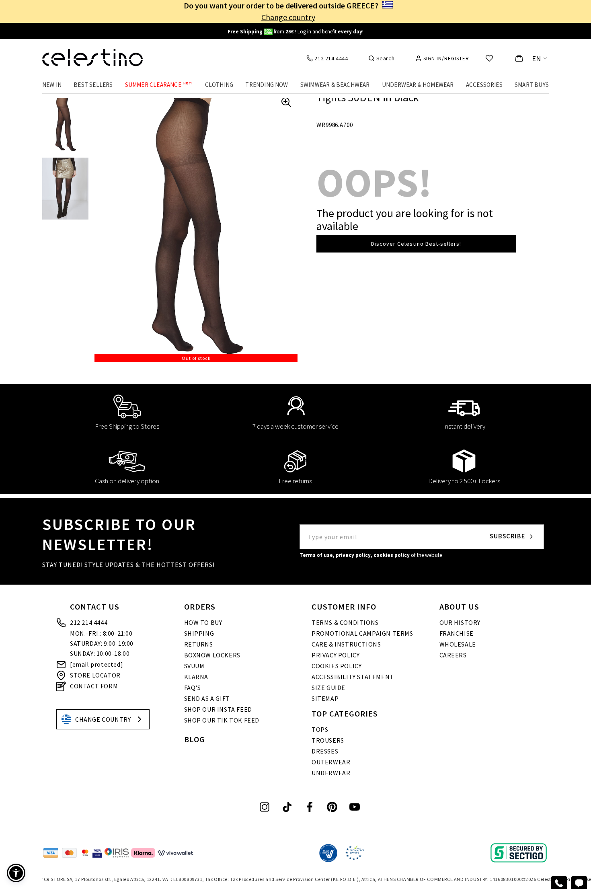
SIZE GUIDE (328, 688)
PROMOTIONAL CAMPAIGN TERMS (362, 633)
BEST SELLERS (93, 84)
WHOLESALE (457, 644)
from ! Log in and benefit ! (295, 31)
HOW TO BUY (203, 622)
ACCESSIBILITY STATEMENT (353, 677)
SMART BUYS (532, 84)
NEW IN (52, 84)
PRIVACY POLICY (335, 655)
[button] (16, 873)
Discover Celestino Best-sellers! (416, 243)
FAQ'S (192, 688)
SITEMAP (325, 698)
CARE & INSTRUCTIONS (346, 644)
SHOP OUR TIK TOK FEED (222, 720)
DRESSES (325, 751)
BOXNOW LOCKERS (212, 655)
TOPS (320, 729)
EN (537, 58)
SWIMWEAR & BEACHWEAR (335, 84)
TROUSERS (328, 740)
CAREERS (453, 655)
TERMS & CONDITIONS (345, 622)
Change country (288, 17)
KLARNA (196, 677)
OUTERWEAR (331, 762)
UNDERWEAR (331, 773)
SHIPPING (199, 633)
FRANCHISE (456, 633)
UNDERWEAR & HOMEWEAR (418, 84)
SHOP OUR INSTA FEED (218, 709)
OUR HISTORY (460, 622)
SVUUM (194, 666)
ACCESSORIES (484, 84)
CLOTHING (219, 84)
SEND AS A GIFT (207, 698)
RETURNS (198, 644)
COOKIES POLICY (336, 666)
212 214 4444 (88, 622)
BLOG (194, 739)
